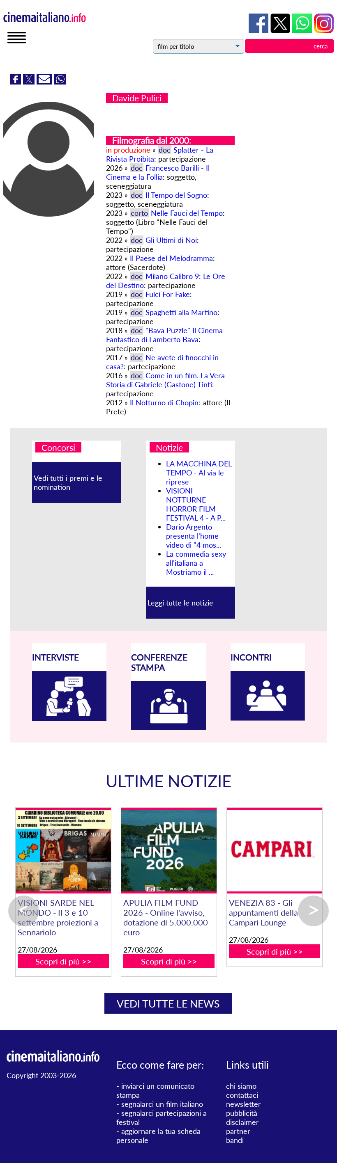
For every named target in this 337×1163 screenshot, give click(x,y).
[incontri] (268, 717)
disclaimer (242, 1121)
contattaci (242, 1094)
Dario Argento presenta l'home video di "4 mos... (193, 535)
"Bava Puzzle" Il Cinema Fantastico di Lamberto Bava (164, 335)
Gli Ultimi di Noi (171, 239)
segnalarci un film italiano (162, 1103)
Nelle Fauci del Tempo (187, 212)
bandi (235, 1140)
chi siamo (241, 1085)
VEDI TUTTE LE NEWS (168, 1003)
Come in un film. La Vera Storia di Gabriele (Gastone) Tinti (165, 380)
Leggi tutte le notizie (180, 602)
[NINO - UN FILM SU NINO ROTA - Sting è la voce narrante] (63, 850)
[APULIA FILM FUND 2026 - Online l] (274, 850)
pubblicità (241, 1112)
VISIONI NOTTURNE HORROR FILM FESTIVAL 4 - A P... (196, 504)
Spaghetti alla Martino (181, 312)
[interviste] (69, 717)
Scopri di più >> (63, 951)
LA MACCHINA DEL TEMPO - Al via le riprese (198, 472)
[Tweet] (30, 81)
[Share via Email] (45, 81)
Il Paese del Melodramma (171, 258)
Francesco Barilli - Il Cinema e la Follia (158, 172)
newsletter (243, 1103)
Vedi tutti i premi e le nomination (68, 482)
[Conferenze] (168, 727)
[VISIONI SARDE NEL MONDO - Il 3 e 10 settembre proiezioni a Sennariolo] (168, 850)
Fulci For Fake (167, 294)
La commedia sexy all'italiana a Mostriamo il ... (196, 562)
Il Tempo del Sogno (176, 194)
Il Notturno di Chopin (164, 402)
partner (238, 1131)
